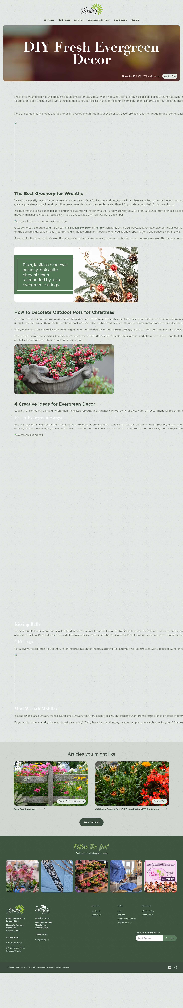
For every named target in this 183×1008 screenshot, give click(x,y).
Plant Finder (64, 20)
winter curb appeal (113, 319)
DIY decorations (154, 410)
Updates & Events (124, 922)
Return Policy (148, 911)
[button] (22, 876)
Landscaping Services (99, 20)
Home (119, 911)
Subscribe (170, 938)
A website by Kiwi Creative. (58, 967)
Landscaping (78, 801)
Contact (135, 20)
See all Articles (91, 822)
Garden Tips (170, 76)
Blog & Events (120, 20)
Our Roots (49, 20)
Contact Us (96, 915)
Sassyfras (79, 20)
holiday (44, 722)
